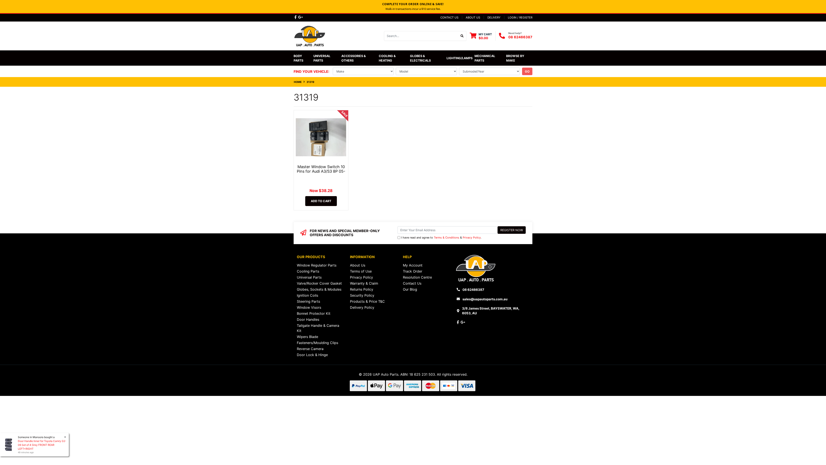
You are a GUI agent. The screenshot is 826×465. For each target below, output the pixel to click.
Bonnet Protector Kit (313, 313)
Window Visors (309, 307)
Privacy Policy (472, 237)
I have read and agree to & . (441, 237)
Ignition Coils (307, 295)
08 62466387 (520, 37)
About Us (473, 17)
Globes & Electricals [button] (420, 58)
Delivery (494, 17)
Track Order (412, 271)
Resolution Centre (417, 277)
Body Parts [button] (298, 58)
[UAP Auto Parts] (310, 35)
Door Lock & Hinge (312, 355)
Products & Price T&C (367, 301)
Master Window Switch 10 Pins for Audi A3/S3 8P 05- (321, 169)
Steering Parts (308, 301)
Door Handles (308, 319)
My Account (412, 265)
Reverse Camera (310, 349)
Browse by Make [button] (515, 58)
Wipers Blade (307, 337)
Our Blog (410, 289)
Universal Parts (322, 58)
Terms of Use (361, 271)
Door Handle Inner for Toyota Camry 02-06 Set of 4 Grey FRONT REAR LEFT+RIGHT (42, 444)
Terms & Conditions (446, 237)
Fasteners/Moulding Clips (317, 343)
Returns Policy (361, 289)
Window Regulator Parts (316, 265)
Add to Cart (321, 201)
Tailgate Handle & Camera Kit (318, 328)
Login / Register (520, 17)
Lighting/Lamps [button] (460, 58)
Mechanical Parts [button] (485, 58)
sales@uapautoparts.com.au (484, 299)
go (527, 71)
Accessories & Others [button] (353, 58)
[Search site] (462, 36)
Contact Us (449, 17)
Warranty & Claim (364, 283)
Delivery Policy (362, 307)
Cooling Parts (308, 271)
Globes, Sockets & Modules (319, 289)
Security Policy (362, 295)
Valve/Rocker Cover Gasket (319, 283)
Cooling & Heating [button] (387, 58)
